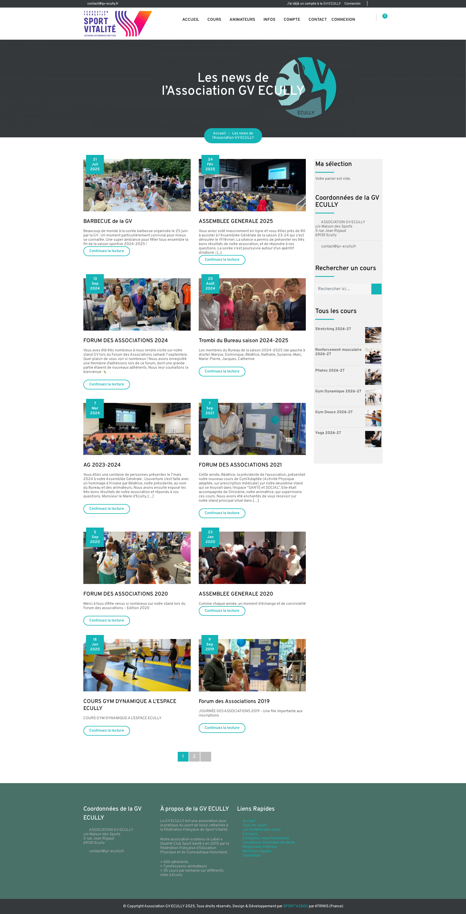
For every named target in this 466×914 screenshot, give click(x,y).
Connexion (352, 4)
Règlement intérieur (259, 847)
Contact (318, 19)
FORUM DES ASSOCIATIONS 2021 (240, 465)
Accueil (190, 19)
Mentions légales (257, 851)
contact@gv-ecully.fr (102, 4)
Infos (269, 19)
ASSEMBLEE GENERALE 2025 (236, 221)
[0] (381, 18)
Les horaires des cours (261, 829)
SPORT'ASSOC (295, 906)
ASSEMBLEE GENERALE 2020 (236, 594)
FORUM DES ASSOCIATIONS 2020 (125, 594)
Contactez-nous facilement (265, 838)
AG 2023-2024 (102, 465)
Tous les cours (254, 825)
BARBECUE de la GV (107, 221)
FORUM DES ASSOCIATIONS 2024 (125, 340)
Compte (292, 19)
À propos (250, 834)
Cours (214, 19)
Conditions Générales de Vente (268, 842)
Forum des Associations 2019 (234, 701)
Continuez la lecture (106, 251)
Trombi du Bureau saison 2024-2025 (243, 340)
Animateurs (242, 19)
